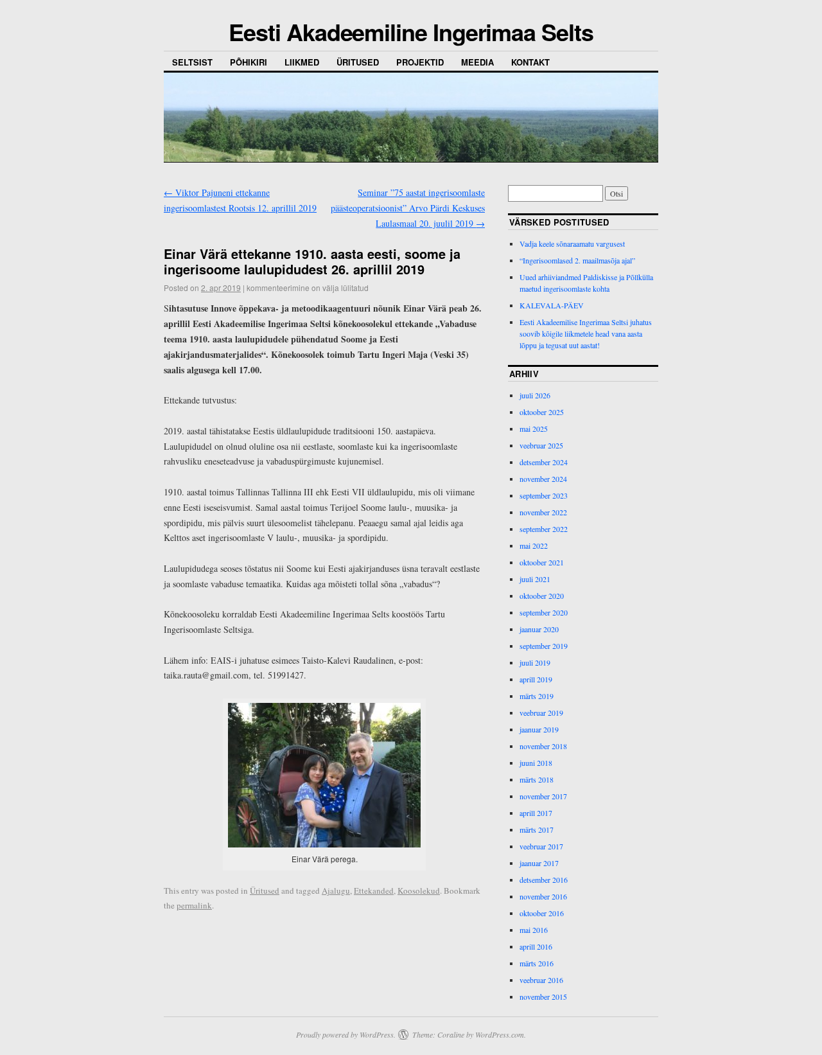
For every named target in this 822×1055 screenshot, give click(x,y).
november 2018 (543, 746)
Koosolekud (419, 890)
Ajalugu (336, 890)
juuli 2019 (535, 662)
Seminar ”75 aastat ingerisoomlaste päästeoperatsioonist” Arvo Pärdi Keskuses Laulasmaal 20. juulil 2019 (408, 207)
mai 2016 (534, 930)
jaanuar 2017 (539, 863)
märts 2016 (537, 963)
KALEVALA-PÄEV (552, 305)
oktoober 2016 (542, 913)
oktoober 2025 (542, 412)
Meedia (477, 62)
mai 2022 (534, 545)
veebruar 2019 (541, 712)
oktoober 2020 (542, 595)
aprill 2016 (536, 946)
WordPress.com (499, 1034)
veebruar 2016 (541, 980)
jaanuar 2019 (539, 729)
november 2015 (543, 996)
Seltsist (192, 62)
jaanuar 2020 (539, 629)
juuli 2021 (535, 579)
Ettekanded (374, 890)
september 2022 (544, 529)
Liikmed (301, 62)
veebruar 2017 (541, 846)
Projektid (420, 62)
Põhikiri (248, 62)
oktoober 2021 (542, 562)
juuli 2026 (535, 395)
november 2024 (543, 479)
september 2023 (544, 495)
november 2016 (543, 896)
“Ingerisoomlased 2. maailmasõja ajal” (577, 260)
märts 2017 (537, 829)
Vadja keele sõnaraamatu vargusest (572, 243)
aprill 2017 (536, 813)
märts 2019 (537, 696)
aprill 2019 (536, 679)
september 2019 (544, 646)
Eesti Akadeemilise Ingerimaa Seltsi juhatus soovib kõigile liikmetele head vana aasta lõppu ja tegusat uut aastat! (586, 333)
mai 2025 (534, 428)
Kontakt (530, 62)
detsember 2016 (544, 879)
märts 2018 (537, 779)
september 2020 (544, 612)
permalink (194, 905)
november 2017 (543, 796)
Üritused (358, 62)
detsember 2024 (544, 462)
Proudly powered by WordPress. (346, 1034)
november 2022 (543, 512)
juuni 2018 (536, 763)
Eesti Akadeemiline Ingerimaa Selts (411, 31)
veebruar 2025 (541, 445)
